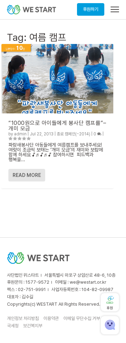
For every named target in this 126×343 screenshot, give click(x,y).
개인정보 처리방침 (23, 318)
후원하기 (90, 9)
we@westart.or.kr (88, 282)
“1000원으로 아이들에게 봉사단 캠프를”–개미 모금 (57, 126)
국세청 (13, 325)
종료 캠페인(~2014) (73, 134)
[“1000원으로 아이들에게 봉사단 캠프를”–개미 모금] (57, 78)
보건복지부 (32, 325)
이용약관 (51, 318)
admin (20, 134)
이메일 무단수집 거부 (81, 318)
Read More (27, 175)
